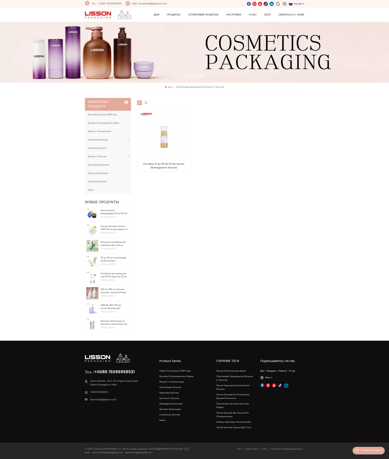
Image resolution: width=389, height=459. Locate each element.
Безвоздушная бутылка (98, 165)
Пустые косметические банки (231, 371)
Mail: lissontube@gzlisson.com (149, 4)
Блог (267, 15)
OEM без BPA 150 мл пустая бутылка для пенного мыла (111, 307)
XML (265, 449)
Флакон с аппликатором (99, 131)
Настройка (233, 15)
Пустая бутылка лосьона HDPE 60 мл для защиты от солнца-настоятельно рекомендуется (114, 228)
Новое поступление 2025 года (102, 114)
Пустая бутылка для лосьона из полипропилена (232, 414)
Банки (91, 190)
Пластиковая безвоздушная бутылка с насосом (234, 378)
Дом (262, 371)
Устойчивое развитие (203, 15)
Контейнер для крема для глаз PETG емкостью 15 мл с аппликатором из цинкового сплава (114, 275)
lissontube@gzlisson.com (103, 399)
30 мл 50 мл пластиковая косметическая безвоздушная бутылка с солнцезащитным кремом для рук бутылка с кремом (114, 259)
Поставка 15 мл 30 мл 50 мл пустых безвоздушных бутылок (163, 165)
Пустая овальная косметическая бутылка (233, 387)
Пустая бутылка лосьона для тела (233, 427)
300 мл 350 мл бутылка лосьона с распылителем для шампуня (113, 291)
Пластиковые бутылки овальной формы (232, 405)
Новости (283, 371)
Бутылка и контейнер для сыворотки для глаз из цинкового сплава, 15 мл (113, 244)
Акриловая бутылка (97, 148)
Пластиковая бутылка (98, 139)
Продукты (173, 15)
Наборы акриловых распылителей (233, 422)
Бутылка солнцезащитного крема (103, 123)
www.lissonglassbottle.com (139, 452)
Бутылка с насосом (97, 156)
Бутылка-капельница (98, 173)
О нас (253, 15)
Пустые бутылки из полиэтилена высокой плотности (232, 396)
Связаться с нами (291, 15)
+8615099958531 (99, 392)
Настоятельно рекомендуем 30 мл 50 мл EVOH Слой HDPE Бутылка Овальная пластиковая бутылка (114, 212)
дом (156, 15)
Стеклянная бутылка (97, 181)
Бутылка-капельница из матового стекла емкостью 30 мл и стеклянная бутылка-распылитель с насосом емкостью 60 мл (114, 323)
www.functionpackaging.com (107, 452)
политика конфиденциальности (287, 449)
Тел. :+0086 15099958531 (110, 372)
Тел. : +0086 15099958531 (107, 4)
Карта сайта (252, 449)
